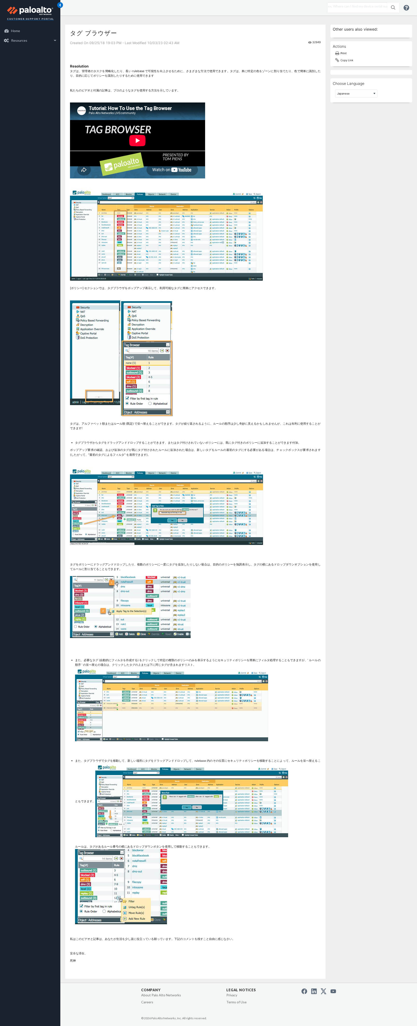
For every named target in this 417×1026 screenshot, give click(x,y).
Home (15, 31)
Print (344, 53)
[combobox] (356, 6)
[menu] (30, 35)
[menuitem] (30, 31)
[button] (393, 7)
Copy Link (347, 60)
